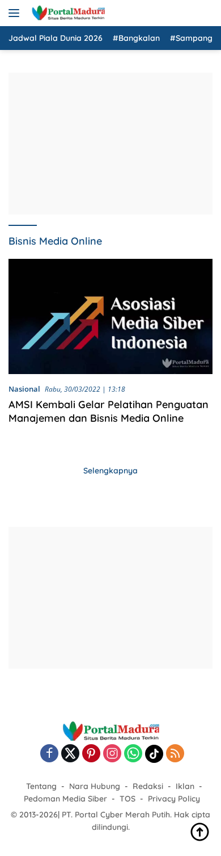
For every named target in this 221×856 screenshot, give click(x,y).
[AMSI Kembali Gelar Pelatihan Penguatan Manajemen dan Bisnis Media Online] (110, 316)
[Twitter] (70, 754)
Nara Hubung (94, 786)
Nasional (24, 389)
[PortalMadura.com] (67, 13)
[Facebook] (49, 754)
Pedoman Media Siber (65, 799)
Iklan (185, 786)
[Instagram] (112, 754)
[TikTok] (154, 754)
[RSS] (175, 754)
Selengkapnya (110, 470)
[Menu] (16, 13)
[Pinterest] (91, 754)
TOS (127, 799)
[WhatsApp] (133, 754)
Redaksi (148, 786)
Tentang (41, 786)
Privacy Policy (174, 799)
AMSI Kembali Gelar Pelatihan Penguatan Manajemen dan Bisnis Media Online (108, 411)
